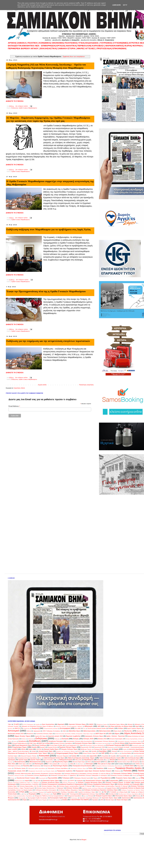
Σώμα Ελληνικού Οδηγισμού (36, 792)
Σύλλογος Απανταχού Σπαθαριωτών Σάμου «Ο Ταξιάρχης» (23, 782)
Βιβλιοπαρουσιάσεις (90, 731)
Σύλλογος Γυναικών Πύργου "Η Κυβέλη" (118, 782)
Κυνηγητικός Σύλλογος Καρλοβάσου (27, 758)
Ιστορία (34, 751)
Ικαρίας (125, 749)
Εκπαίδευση (35, 741)
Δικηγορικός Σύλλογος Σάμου (94, 736)
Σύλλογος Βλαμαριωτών (69, 782)
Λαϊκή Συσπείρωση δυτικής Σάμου (54, 758)
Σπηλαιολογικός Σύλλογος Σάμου (96, 780)
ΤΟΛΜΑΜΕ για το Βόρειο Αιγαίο (118, 792)
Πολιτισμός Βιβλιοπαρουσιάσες (23, 773)
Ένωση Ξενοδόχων (40, 745)
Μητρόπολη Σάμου (61, 762)
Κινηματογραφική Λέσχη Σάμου (67, 753)
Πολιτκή (134, 775)
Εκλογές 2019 (88, 739)
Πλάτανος (117, 771)
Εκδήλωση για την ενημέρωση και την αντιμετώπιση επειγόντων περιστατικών (48, 341)
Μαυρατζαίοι (100, 759)
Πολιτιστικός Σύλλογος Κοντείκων (16, 775)
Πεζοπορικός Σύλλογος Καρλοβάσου (58, 768)
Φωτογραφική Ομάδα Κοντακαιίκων (38, 798)
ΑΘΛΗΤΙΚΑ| (71, 46)
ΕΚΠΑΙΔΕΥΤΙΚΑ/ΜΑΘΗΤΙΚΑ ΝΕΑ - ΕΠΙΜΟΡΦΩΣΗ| (32, 46)
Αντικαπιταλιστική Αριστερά (51, 728)
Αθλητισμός (88, 726)
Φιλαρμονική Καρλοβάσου (74, 796)
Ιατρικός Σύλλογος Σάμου (70, 749)
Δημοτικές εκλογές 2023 (55, 736)
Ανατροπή (35, 728)
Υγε (50, 794)
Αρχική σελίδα (42, 385)
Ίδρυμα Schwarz (106, 749)
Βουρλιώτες (30, 733)
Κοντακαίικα (83, 756)
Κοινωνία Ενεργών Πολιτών (29, 756)
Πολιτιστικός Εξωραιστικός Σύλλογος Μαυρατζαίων (48, 773)
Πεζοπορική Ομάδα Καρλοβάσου (36, 768)
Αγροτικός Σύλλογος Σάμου (77, 724)
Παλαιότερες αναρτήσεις (86, 385)
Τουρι (25, 794)
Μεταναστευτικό (35, 762)
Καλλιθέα (94, 751)
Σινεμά (33, 780)
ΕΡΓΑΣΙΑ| (61, 46)
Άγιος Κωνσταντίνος (48, 724)
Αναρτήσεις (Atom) (19, 388)
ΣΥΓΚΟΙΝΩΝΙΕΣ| (121, 43)
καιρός (86, 751)
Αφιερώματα (37, 731)
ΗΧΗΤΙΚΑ (39, 749)
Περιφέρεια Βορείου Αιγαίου (128, 768)
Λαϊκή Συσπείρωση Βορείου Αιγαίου (110, 758)
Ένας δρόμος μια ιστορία (101, 743)
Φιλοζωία (90, 796)
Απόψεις (120, 728)
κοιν (118, 753)
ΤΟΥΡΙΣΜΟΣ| (106, 43)
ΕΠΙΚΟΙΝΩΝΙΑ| (119, 48)
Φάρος (103, 794)
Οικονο (82, 763)
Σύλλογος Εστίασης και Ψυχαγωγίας (129, 784)
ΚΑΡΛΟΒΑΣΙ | (98, 46)
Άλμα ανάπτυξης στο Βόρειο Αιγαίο (121, 726)
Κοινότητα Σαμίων (13, 756)
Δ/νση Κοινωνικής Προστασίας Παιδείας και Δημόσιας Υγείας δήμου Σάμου (74, 733)
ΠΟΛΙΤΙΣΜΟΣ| (71, 43)
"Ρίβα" (9, 724)
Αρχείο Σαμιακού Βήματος (134, 728)
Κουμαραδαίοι (122, 756)
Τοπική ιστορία (12, 794)
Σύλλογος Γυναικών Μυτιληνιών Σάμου (90, 782)
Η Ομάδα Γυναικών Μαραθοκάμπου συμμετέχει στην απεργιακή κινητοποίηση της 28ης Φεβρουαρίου (50, 183)
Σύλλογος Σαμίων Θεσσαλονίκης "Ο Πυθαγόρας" (50, 788)
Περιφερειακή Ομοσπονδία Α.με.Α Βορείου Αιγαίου (42, 771)
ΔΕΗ (110, 733)
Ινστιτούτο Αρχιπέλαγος (136, 749)
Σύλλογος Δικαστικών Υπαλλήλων (29, 784)
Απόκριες (111, 728)
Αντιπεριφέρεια (65, 728)
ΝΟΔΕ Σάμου (22, 763)
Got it (125, 5)
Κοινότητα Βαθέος (126, 753)
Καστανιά (114, 751)
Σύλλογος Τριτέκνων (72, 788)
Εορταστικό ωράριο (137, 745)
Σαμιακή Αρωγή (19, 780)
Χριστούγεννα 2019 (14, 800)
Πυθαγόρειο (66, 778)
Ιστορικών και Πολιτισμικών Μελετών (65, 751)
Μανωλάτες (78, 759)
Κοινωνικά (44, 755)
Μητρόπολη (49, 761)
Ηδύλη (23, 749)
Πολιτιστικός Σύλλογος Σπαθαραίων (120, 775)
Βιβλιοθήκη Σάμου (74, 731)
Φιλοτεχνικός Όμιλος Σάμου (123, 796)
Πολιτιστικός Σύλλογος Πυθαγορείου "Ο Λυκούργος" (93, 775)
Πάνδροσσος (46, 765)
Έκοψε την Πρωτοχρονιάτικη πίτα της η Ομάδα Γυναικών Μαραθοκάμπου (46, 291)
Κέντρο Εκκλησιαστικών (126, 751)
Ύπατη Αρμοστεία (74, 794)
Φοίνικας (138, 796)
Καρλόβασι (103, 751)
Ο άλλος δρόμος (52, 763)
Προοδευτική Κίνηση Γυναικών (26, 778)
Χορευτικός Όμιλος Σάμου (110, 798)
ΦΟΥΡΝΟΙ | (137, 46)
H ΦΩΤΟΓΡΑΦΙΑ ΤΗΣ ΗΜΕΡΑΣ (79, 800)
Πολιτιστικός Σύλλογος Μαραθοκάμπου (37, 775)
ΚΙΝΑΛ (52, 753)
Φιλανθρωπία (112, 794)
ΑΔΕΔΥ (91, 724)
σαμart (27, 780)
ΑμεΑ (137, 726)
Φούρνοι (11, 798)
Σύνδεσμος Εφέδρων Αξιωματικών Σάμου (70, 790)
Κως (40, 758)
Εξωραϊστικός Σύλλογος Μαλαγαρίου (94, 745)
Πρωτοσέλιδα (52, 778)
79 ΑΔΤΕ (16, 724)
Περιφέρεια (110, 768)
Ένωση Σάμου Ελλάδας (56, 745)
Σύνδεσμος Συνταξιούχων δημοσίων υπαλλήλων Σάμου (101, 790)
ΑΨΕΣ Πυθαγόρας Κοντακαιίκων (51, 731)
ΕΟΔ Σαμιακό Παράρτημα (113, 745)
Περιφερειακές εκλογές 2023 (16, 771)
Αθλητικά (130, 724)
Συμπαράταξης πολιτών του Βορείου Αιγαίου (20, 790)
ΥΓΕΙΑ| (81, 43)
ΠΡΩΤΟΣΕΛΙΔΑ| (104, 48)
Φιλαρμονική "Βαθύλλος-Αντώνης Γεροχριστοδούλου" (49, 796)
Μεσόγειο (10, 761)
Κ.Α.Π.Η (79, 751)
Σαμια (136, 778)
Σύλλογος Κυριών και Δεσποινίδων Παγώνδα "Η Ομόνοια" (75, 786)
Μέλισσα (112, 759)
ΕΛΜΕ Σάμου (32, 743)
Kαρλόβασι (95, 799)
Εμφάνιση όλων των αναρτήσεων (74, 56)
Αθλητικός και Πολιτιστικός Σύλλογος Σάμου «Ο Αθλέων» (37, 726)
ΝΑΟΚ (112, 762)
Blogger (84, 839)
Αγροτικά (61, 724)
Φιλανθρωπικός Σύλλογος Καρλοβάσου (128, 794)
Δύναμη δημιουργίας (13, 738)
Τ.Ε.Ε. (99, 792)
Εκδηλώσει (31, 738)
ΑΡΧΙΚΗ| (12, 43)
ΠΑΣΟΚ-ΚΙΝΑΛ (129, 766)
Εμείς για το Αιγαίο (44, 743)
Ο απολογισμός (64, 763)
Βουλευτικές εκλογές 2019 (16, 733)
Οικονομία (89, 764)
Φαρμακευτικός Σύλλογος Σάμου (90, 794)
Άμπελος (10, 728)
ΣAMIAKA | (22, 43)
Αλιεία (106, 726)
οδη (77, 763)
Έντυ (111, 743)
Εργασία (34, 747)
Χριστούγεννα (126, 798)
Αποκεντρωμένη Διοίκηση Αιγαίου (97, 728)
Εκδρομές (57, 738)
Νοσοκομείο (39, 764)
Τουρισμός (32, 794)
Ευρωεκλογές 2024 (99, 747)
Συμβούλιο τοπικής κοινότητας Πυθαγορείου (93, 788)
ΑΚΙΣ (99, 726)
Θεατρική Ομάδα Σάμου (51, 749)
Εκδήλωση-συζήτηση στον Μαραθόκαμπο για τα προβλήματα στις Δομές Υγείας (48, 229)
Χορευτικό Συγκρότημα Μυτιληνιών (89, 798)
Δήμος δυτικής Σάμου (22, 736)
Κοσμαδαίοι (105, 756)
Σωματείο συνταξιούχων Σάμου (86, 792)
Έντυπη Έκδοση (120, 743)
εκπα (15, 741)
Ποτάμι (12, 778)
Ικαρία (116, 749)
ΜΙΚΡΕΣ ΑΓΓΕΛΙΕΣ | (87, 48)
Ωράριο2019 (32, 799)
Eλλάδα (64, 800)
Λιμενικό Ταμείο (35, 759)
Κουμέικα (131, 756)
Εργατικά (42, 747)
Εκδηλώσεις (14, 108)
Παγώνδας (26, 766)
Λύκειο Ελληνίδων (48, 759)
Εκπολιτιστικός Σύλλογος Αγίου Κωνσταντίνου (79, 741)
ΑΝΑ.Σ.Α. (17, 728)
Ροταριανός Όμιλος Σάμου (124, 778)
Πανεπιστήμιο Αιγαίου (60, 766)
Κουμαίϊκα (113, 756)
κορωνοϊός (93, 756)
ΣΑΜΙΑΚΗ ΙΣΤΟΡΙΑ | (66, 48)
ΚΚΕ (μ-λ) (112, 753)
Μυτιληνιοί (97, 762)
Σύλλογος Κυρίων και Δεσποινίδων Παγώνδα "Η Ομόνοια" (111, 786)
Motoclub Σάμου (109, 799)
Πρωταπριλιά (42, 778)
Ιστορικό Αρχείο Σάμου (46, 751)
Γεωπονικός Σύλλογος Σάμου (44, 733)
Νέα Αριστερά (136, 761)
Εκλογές (76, 739)
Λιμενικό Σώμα (22, 759)
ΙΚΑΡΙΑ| (128, 46)
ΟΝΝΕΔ (137, 763)
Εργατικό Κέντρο (52, 747)
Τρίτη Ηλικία (44, 794)
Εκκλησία (65, 739)
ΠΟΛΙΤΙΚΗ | (33, 43)
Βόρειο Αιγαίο (117, 731)
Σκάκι (38, 780)
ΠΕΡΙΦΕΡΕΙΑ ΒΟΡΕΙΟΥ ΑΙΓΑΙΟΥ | (23, 48)
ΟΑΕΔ (71, 763)
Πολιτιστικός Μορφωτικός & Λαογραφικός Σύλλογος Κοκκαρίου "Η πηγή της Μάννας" (87, 773)
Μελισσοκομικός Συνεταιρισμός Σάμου (128, 759)
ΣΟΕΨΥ (72, 780)
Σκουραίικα (65, 780)
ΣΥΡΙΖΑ (21, 792)
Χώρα (24, 800)
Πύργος (95, 778)
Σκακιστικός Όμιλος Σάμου (51, 780)
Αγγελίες (38, 724)
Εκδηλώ (24, 738)
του (21, 794)
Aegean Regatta (42, 799)
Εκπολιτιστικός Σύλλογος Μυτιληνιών (104, 741)
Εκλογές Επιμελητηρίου (116, 738)
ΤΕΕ (105, 792)
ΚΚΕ (103, 753)
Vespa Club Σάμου (122, 800)
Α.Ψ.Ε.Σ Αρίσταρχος (28, 724)
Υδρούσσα (64, 794)
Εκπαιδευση (22, 741)
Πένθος (90, 768)
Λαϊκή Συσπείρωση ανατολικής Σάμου (81, 758)
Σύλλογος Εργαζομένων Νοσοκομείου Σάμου (100, 784)
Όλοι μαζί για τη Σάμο (104, 764)
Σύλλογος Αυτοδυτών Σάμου (50, 782)
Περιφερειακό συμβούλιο (64, 771)
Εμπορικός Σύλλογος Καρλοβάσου (62, 743)
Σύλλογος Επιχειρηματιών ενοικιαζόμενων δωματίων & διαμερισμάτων (62, 784)
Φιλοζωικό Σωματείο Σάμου (104, 796)
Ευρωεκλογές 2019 (86, 747)
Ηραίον (31, 749)
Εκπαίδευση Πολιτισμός (55, 741)
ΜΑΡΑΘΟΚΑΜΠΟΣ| (114, 46)
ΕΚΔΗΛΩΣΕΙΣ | (92, 43)
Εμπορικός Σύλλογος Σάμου (83, 743)
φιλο (85, 796)
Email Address (14, 406)
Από (84, 728)
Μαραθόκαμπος (89, 759)
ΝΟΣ (30, 763)
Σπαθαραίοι (79, 780)
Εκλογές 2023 (102, 739)
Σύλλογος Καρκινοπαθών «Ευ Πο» (29, 786)
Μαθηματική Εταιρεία (65, 759)
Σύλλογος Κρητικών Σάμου (49, 786)
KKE (102, 799)
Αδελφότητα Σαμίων (102, 724)
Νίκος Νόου (11, 764)
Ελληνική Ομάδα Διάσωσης (19, 743)
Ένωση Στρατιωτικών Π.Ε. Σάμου (74, 745)
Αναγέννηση (26, 728)
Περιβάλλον (99, 768)
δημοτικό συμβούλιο (73, 736)
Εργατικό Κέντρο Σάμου (67, 747)
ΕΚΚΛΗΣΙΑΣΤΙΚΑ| (48, 48)
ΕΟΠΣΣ (127, 745)
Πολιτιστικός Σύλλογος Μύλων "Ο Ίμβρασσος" (63, 775)
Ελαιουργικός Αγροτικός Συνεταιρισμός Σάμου (129, 741)
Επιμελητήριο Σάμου (19, 747)
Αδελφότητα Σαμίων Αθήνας (117, 724)
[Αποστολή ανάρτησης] (30, 106)
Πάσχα (139, 765)
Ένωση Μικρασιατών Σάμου (23, 745)
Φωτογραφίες (22, 798)
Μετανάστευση (20, 762)
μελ (107, 759)
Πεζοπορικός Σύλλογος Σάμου (78, 768)
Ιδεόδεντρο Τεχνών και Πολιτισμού (90, 749)
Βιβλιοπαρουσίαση (105, 731)
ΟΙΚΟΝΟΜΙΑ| (58, 43)
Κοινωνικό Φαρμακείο (63, 756)
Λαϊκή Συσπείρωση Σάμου (132, 758)
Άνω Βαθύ (78, 728)
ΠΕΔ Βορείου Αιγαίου (20, 768)
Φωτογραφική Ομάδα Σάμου (59, 798)
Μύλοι (89, 761)
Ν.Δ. (106, 762)
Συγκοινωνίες (113, 780)
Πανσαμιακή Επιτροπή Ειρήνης (82, 766)
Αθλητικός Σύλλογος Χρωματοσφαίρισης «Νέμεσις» (69, 726)
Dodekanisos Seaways (54, 799)
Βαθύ (64, 731)
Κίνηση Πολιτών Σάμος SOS (90, 753)
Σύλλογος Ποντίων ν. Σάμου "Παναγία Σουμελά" (21, 788)
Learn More (116, 5)
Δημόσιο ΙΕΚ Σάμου (40, 736)
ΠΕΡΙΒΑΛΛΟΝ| (84, 46)
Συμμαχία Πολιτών (111, 788)
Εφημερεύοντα (111, 747)
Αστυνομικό (13, 731)
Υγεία (54, 794)
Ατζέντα (29, 731)
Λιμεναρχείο (11, 759)
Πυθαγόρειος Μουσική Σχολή (82, 778)
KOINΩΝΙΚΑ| (45, 43)
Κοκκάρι (73, 756)
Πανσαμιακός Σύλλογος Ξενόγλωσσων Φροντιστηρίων (109, 765)
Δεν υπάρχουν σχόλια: (22, 106)
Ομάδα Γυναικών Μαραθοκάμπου (28, 108)
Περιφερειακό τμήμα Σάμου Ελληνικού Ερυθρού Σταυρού (93, 771)
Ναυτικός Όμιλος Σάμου (123, 761)
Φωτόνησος (74, 798)
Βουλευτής (128, 731)
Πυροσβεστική (106, 778)
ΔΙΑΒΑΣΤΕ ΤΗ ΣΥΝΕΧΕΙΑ (14, 101)
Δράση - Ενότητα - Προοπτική (115, 736)
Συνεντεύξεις (11, 792)
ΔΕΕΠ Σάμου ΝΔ (100, 733)
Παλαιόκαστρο (36, 765)
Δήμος (117, 733)
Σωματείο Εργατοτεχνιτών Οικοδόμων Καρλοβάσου (60, 792)
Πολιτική (127, 770)
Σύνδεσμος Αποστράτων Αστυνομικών (45, 790)
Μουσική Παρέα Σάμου (79, 761)
